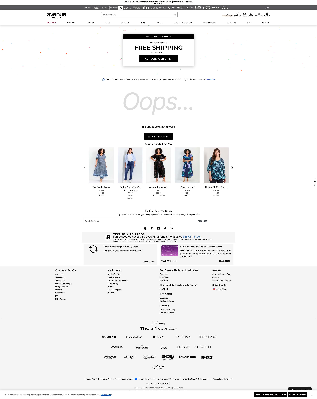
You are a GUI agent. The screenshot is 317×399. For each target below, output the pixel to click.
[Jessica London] (208, 337)
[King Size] (207, 358)
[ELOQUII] (203, 347)
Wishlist (110, 287)
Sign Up (202, 221)
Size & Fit (58, 290)
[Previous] (84, 167)
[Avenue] (117, 347)
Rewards (111, 293)
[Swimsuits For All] (110, 358)
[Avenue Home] (56, 15)
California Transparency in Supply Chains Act (160, 379)
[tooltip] (87, 8)
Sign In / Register (114, 274)
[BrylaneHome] (187, 358)
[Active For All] (129, 358)
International (60, 293)
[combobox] (139, 14)
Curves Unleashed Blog (221, 274)
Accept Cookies (297, 394)
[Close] (311, 394)
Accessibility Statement (222, 379)
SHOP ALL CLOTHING (158, 137)
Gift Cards (166, 293)
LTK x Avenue (60, 299)
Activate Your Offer (158, 59)
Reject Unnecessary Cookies (271, 394)
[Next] (232, 167)
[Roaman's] (158, 337)
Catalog (164, 305)
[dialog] (267, 8)
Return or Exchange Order (118, 280)
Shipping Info (60, 280)
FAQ (57, 296)
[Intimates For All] (149, 358)
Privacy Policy (106, 395)
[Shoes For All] (168, 358)
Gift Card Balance (167, 301)
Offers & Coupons (114, 290)
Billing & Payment (61, 287)
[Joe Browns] (141, 347)
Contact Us (59, 274)
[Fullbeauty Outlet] (158, 367)
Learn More (210, 80)
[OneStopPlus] (109, 337)
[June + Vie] (183, 347)
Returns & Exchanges (63, 283)
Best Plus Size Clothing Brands (196, 379)
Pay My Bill (164, 280)
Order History (113, 283)
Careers (215, 277)
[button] (164, 2)
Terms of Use (106, 379)
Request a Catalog (167, 313)
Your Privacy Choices (124, 379)
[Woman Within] (134, 337)
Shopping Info (60, 277)
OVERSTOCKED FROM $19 (148, 2)
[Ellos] (164, 347)
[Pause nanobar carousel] (155, 4)
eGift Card (164, 298)
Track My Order (114, 277)
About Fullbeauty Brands (221, 280)
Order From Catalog (167, 310)
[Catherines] (183, 337)
